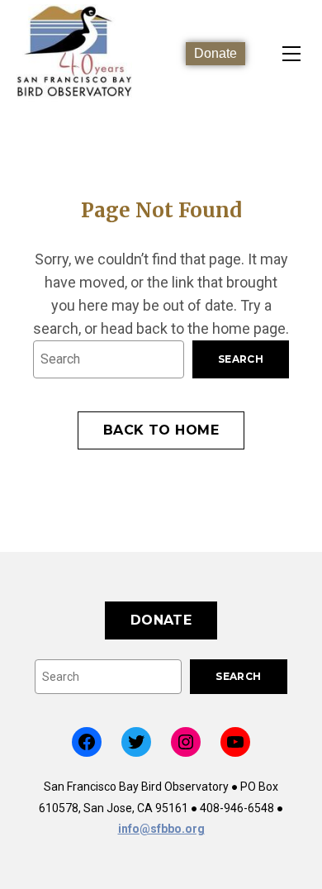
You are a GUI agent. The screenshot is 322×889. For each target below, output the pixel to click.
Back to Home (161, 430)
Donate (215, 53)
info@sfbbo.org (161, 828)
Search (240, 359)
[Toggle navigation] (291, 53)
